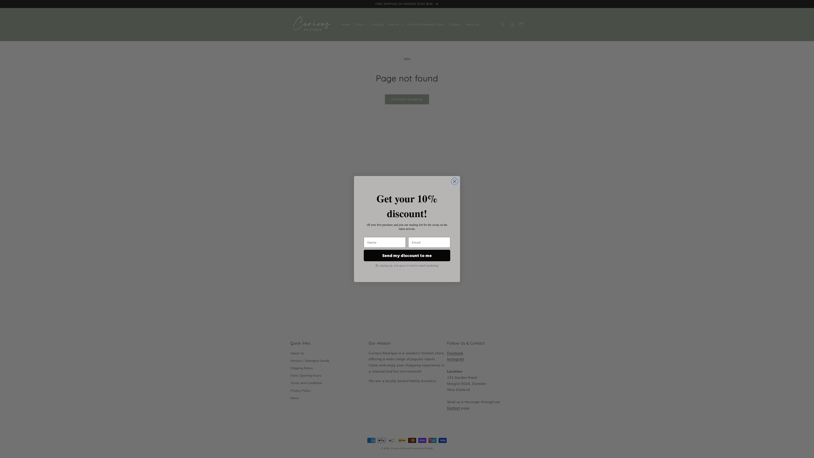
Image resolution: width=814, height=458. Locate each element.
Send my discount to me (407, 255)
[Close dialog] (454, 181)
